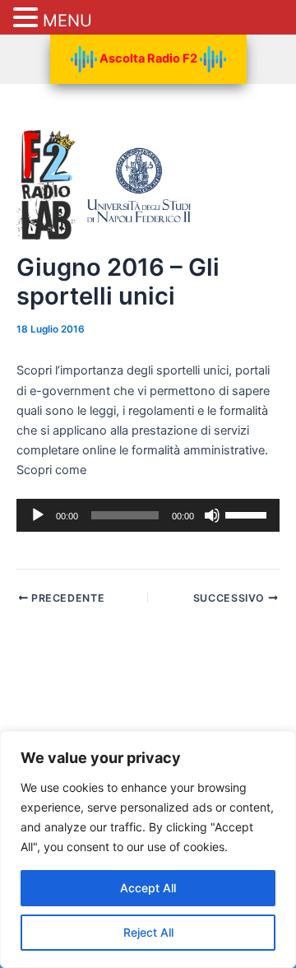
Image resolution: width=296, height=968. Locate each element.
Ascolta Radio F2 (148, 58)
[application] (148, 515)
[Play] (38, 515)
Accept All (148, 888)
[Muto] (212, 515)
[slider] (248, 513)
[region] (148, 849)
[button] (28, 18)
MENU (67, 20)
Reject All (148, 932)
